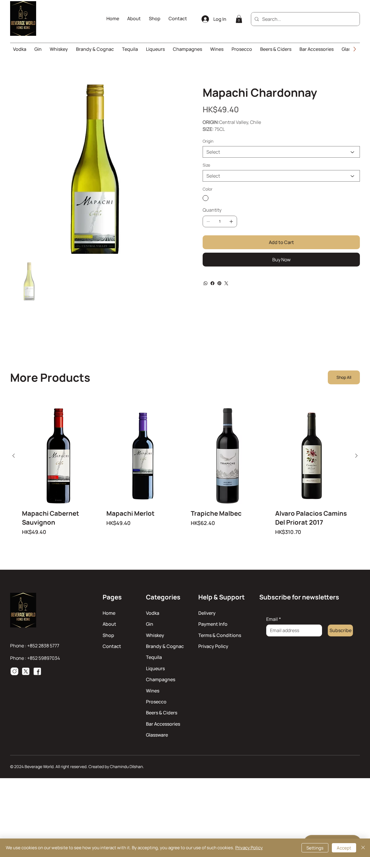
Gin (149, 624)
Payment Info (212, 624)
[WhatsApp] (205, 283)
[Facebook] (212, 283)
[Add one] (231, 221)
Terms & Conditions (219, 635)
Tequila (154, 657)
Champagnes (160, 679)
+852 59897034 (43, 658)
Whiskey (155, 635)
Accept (344, 848)
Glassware (157, 735)
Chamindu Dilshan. (127, 766)
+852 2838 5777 (43, 645)
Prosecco (156, 701)
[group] (185, 471)
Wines (152, 691)
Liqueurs (155, 668)
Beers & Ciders (161, 712)
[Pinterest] (219, 283)
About (109, 624)
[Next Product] (356, 455)
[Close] (363, 847)
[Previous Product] (13, 455)
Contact (112, 646)
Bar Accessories (163, 724)
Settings (314, 848)
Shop (108, 635)
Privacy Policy (213, 646)
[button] (239, 19)
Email (273, 619)
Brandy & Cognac (165, 646)
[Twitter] (226, 283)
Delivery (207, 613)
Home (109, 613)
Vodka (152, 613)
